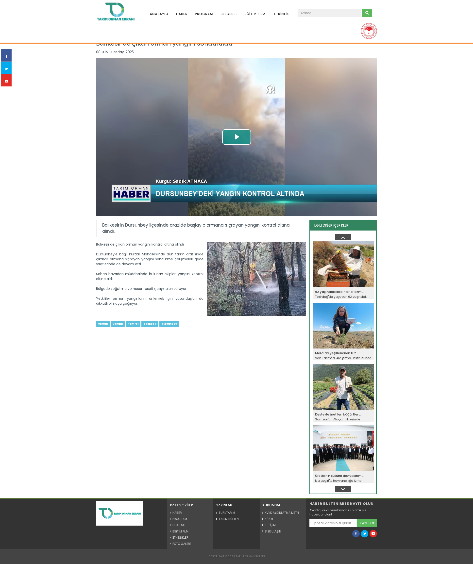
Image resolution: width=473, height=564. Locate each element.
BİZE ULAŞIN (273, 531)
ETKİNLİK (281, 14)
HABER (181, 14)
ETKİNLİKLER (180, 537)
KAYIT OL (367, 523)
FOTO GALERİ (181, 544)
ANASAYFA (159, 14)
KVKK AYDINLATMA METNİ (282, 513)
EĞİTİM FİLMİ (256, 14)
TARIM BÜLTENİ (229, 519)
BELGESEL (228, 14)
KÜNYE (269, 519)
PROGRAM (204, 14)
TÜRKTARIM (227, 513)
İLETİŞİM (270, 525)
